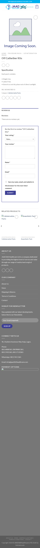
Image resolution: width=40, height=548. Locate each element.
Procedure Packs (14, 53)
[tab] (20, 110)
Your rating (9, 135)
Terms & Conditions (9, 296)
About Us (5, 284)
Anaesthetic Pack (26, 239)
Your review (10, 144)
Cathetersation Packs (8, 239)
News (4, 288)
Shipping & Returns (8, 292)
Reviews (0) (6, 110)
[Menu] (3, 6)
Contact (5, 300)
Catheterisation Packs (14, 93)
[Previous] (1, 230)
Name (7, 162)
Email (7, 172)
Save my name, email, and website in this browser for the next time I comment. (19, 185)
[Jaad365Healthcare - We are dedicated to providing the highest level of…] (20, 7)
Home (4, 53)
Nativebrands (20, 545)
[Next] (38, 230)
